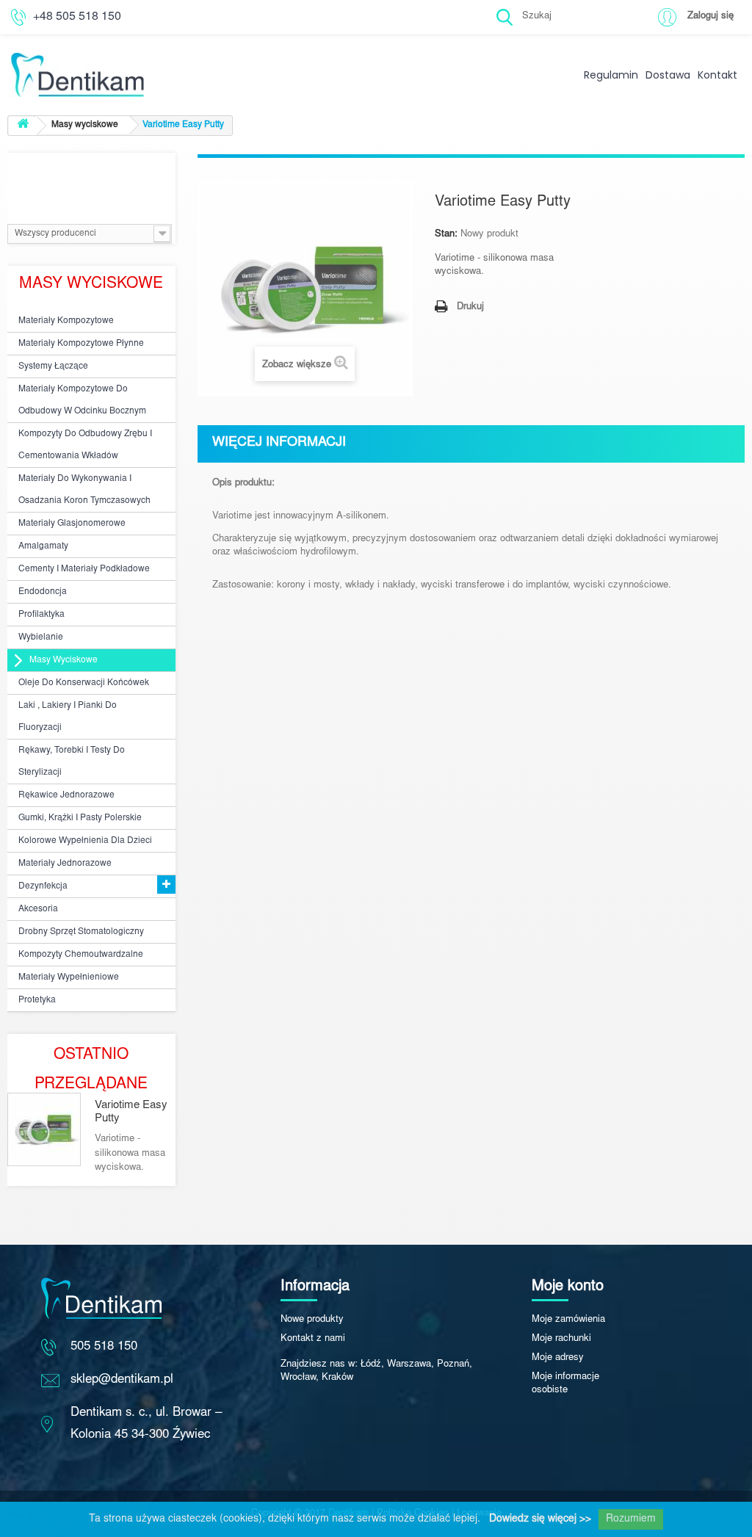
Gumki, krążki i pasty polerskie (80, 818)
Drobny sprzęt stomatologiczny (81, 931)
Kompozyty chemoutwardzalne (80, 954)
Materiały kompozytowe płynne (81, 343)
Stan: (446, 234)
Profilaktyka (41, 614)
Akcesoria (38, 909)
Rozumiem (631, 1519)
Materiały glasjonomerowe (72, 523)
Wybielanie (40, 637)
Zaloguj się (710, 16)
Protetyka (37, 1000)
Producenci (91, 175)
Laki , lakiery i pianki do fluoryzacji (67, 716)
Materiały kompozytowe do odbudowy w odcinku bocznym (82, 400)
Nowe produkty (312, 1320)
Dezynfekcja (43, 886)
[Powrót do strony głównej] (23, 126)
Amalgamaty (43, 546)
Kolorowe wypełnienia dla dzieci (85, 840)
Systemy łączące (53, 366)
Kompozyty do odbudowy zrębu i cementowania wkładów (85, 445)
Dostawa (668, 75)
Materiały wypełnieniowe (68, 977)
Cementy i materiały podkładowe (84, 569)
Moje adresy (558, 1358)
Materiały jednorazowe (65, 863)
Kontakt (717, 75)
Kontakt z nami (313, 1339)
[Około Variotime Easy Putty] (44, 1129)
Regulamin (611, 75)
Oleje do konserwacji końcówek (83, 683)
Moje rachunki (561, 1339)
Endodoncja (42, 591)
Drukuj (470, 307)
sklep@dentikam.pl (121, 1380)
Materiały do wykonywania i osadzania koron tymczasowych (84, 489)
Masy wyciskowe (63, 660)
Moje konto (568, 1286)
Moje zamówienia (568, 1320)
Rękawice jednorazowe (66, 795)
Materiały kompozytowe (66, 321)
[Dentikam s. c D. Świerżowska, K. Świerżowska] (125, 53)
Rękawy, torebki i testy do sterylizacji (71, 761)
